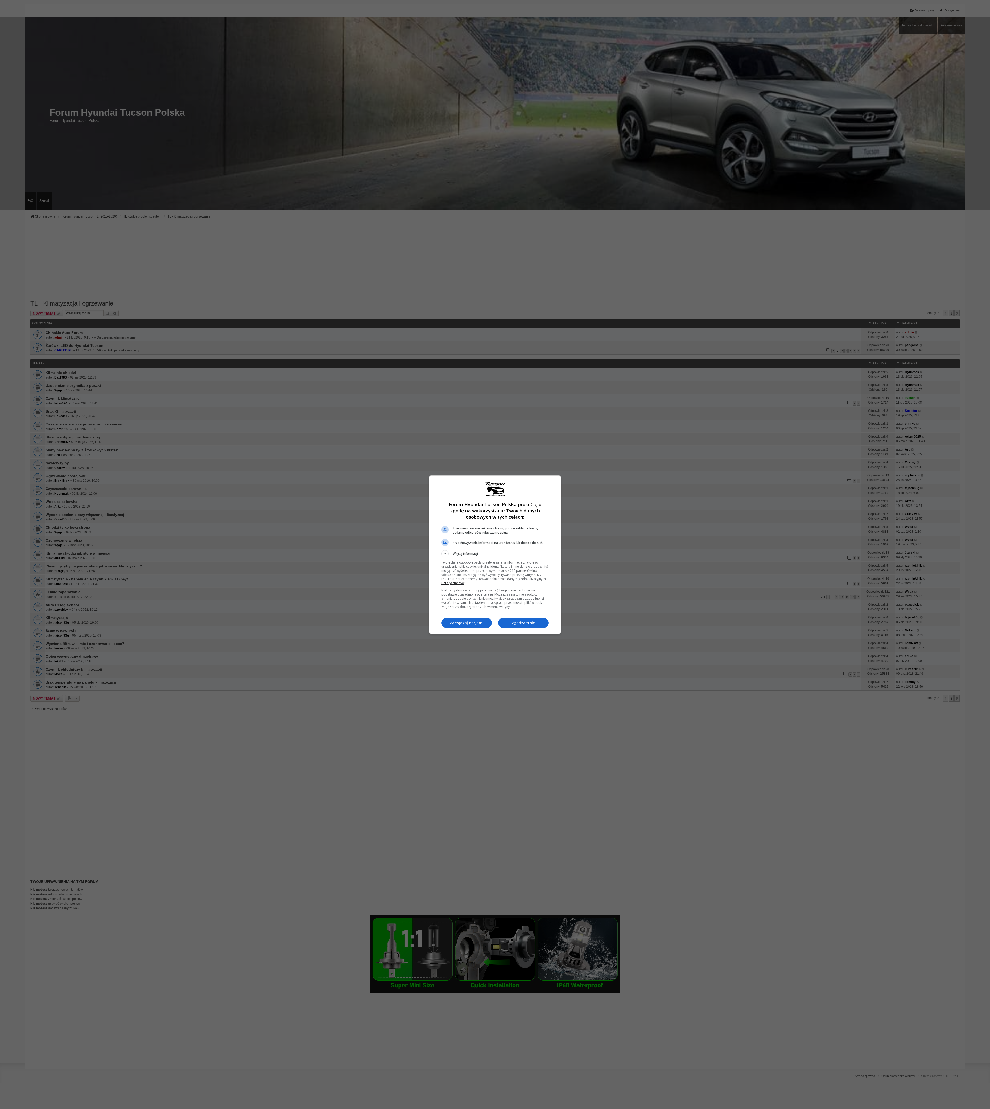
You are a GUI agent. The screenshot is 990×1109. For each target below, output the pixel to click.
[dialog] (495, 554)
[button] (495, 553)
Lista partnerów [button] (452, 583)
